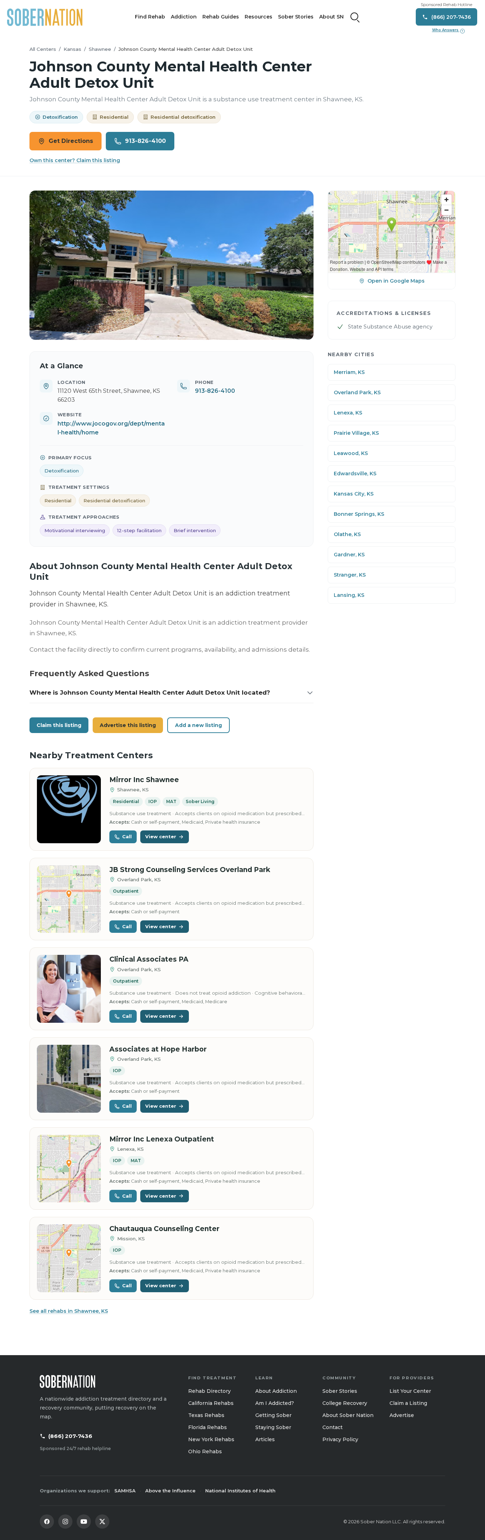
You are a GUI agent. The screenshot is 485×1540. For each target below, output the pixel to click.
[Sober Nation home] (44, 17)
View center (160, 836)
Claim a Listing (408, 1403)
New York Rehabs (211, 1439)
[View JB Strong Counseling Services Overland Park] (69, 899)
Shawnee (100, 49)
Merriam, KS (349, 372)
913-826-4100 (145, 141)
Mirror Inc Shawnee (144, 780)
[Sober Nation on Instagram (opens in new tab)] (65, 1521)
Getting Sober (273, 1415)
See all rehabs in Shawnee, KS (68, 1311)
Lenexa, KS (348, 413)
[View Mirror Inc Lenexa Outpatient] (69, 1169)
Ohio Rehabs (205, 1451)
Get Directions (71, 141)
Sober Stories (296, 17)
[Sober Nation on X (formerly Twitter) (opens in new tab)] (102, 1521)
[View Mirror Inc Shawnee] (69, 809)
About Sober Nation (348, 1415)
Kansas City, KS (354, 494)
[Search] (355, 17)
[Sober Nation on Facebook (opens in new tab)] (47, 1521)
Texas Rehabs (206, 1415)
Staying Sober (273, 1427)
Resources (258, 17)
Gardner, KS (349, 554)
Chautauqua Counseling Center (164, 1229)
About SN (331, 17)
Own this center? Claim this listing (74, 160)
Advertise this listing (128, 725)
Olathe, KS (347, 534)
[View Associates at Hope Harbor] (69, 1079)
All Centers (42, 49)
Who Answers (447, 30)
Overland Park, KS (357, 392)
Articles (265, 1439)
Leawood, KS (351, 453)
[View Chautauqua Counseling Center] (69, 1258)
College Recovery (344, 1403)
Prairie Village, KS (356, 433)
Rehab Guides (220, 17)
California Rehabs (211, 1403)
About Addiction (276, 1391)
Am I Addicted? (274, 1403)
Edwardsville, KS (355, 473)
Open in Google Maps (396, 281)
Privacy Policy (340, 1439)
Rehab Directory (209, 1391)
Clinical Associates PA (149, 959)
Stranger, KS (350, 575)
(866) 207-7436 (70, 1436)
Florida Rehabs (207, 1427)
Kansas (72, 49)
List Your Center (410, 1391)
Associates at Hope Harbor (158, 1049)
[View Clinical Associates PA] (69, 989)
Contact (332, 1427)
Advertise (401, 1415)
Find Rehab (150, 17)
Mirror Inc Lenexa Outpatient (161, 1139)
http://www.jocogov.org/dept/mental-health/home (111, 428)
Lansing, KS (349, 595)
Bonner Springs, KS (359, 514)
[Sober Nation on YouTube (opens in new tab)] (84, 1521)
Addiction (184, 17)
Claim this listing (59, 725)
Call (127, 836)
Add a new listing (198, 725)
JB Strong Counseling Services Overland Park (189, 870)
